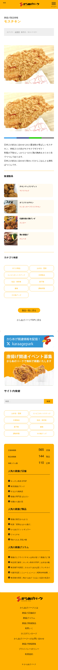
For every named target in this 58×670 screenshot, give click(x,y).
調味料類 (41, 288)
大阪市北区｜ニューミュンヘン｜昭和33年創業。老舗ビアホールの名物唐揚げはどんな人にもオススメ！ (30, 572)
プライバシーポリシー (29, 648)
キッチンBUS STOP (19, 481)
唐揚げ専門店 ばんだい (20, 496)
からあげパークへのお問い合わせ (29, 638)
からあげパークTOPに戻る (29, 320)
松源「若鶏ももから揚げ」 (21, 524)
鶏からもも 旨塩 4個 (19, 539)
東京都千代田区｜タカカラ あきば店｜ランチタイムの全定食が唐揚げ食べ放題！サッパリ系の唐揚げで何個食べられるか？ (30, 567)
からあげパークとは (29, 607)
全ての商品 (16, 268)
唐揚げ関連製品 (29, 623)
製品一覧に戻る (29, 310)
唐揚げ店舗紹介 (29, 612)
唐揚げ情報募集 (29, 643)
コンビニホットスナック (16, 275)
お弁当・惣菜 (42, 268)
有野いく (29, 628)
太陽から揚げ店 (17, 501)
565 (42, 449)
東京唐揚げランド (18, 486)
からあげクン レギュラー (21, 529)
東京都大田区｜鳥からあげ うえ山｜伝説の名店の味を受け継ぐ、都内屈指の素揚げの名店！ (30, 578)
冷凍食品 (41, 275)
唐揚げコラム (29, 617)
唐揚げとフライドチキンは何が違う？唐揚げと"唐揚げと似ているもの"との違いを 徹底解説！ (30, 557)
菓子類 (41, 281)
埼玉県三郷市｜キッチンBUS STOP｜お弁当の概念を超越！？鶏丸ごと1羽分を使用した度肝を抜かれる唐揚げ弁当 (30, 562)
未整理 (17, 32)
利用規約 (29, 654)
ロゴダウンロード (29, 633)
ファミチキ (15, 534)
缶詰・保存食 (16, 281)
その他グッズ (16, 295)
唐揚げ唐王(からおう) (19, 519)
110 (42, 462)
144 (42, 455)
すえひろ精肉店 (17, 491)
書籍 (16, 288)
